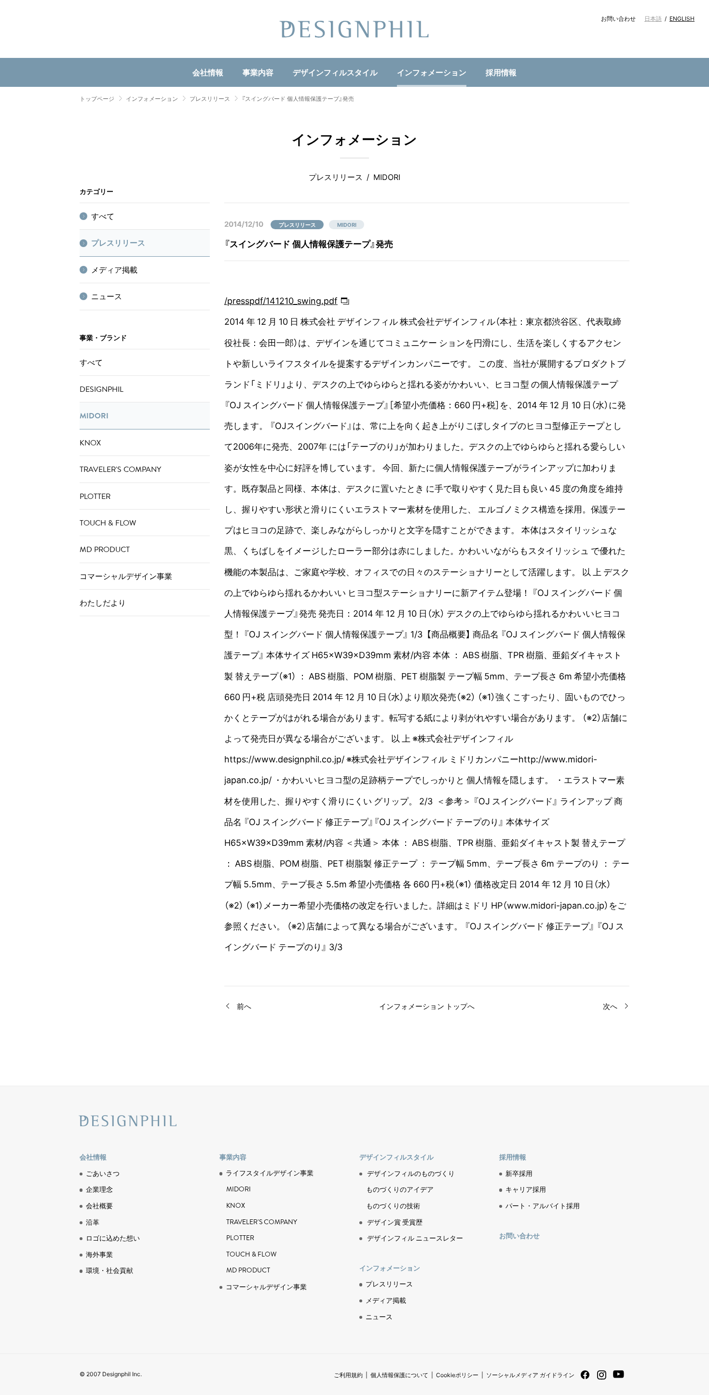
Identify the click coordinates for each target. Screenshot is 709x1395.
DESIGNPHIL (101, 389)
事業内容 (258, 72)
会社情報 (207, 72)
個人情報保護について (399, 1375)
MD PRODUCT (241, 56)
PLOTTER (95, 496)
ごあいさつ (103, 1173)
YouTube (618, 1379)
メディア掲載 (114, 270)
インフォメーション (431, 72)
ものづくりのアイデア (400, 1189)
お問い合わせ (618, 18)
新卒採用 (518, 1173)
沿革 (92, 1222)
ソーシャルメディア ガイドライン (530, 1375)
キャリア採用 (525, 1189)
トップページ (97, 98)
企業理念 (99, 1189)
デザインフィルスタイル (335, 72)
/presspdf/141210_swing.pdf (281, 300)
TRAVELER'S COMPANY (120, 469)
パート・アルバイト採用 (542, 1205)
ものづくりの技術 (246, 56)
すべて (102, 216)
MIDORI (94, 415)
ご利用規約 (348, 1375)
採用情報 (501, 72)
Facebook (585, 1378)
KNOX (90, 442)
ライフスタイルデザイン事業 (270, 1173)
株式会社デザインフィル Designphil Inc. (354, 29)
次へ (610, 1006)
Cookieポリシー (457, 1375)
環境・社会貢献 (246, 55)
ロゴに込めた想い (113, 1238)
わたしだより (103, 603)
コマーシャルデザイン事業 (126, 576)
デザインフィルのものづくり (411, 1173)
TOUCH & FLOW (108, 522)
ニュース (234, 55)
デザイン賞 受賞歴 (395, 1222)
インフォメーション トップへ (427, 1006)
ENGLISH (682, 18)
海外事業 (99, 1254)
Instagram (602, 1379)
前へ (244, 1006)
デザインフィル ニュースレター (415, 1238)
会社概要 (99, 1205)
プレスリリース (210, 98)
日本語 (653, 18)
